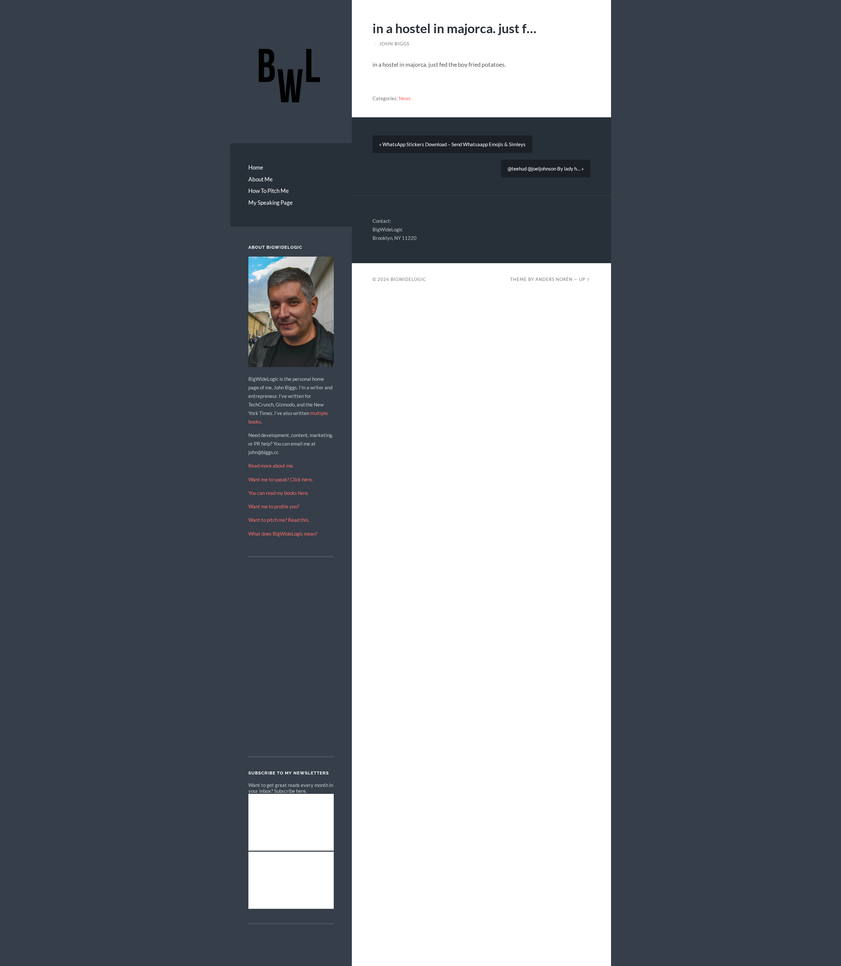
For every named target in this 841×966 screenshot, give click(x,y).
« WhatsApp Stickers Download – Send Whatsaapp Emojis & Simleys (452, 144)
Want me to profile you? (273, 506)
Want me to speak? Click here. (280, 479)
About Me (260, 179)
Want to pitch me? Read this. (278, 520)
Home (255, 167)
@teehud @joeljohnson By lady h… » (546, 169)
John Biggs (394, 43)
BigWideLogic (408, 279)
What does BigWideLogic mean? (283, 534)
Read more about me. (271, 466)
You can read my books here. (278, 493)
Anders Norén (554, 279)
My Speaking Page (270, 202)
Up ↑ (584, 279)
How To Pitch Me (268, 190)
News (405, 98)
